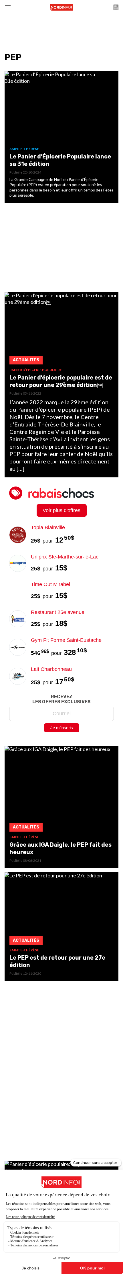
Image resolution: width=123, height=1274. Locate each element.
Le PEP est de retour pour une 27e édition (57, 961)
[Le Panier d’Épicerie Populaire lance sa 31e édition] (61, 109)
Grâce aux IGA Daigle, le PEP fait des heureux (60, 848)
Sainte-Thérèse (24, 149)
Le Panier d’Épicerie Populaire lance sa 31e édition (60, 160)
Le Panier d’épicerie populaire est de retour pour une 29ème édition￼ (60, 381)
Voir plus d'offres (61, 510)
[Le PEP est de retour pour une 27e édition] (61, 910)
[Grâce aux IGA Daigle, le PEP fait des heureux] (61, 790)
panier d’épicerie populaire (35, 370)
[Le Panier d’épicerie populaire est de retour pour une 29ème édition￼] (61, 330)
